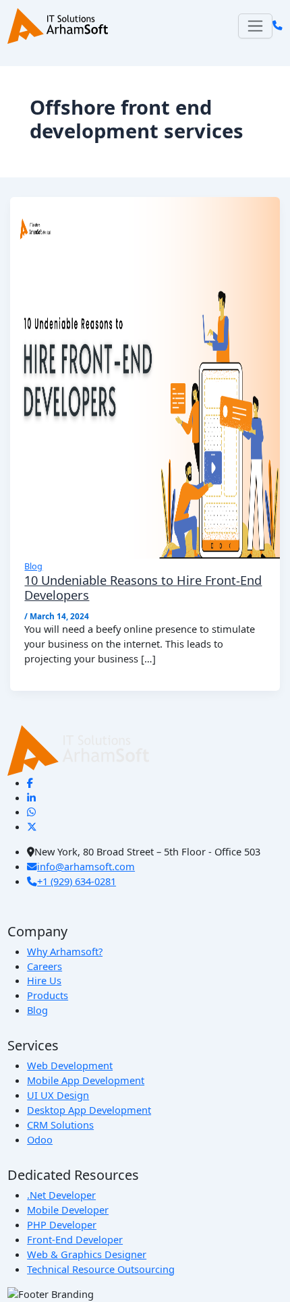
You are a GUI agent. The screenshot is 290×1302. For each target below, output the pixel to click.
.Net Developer (61, 1194)
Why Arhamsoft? (65, 951)
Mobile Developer (68, 1209)
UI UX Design (58, 1095)
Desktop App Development (89, 1109)
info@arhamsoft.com (86, 866)
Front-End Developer (75, 1239)
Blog (33, 566)
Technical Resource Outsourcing (101, 1269)
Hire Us (44, 980)
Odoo (40, 1139)
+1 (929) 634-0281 (76, 881)
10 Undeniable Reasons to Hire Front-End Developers (143, 587)
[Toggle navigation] (255, 25)
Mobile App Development (85, 1080)
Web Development (70, 1065)
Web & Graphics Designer (86, 1254)
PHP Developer (61, 1224)
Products (47, 995)
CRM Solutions (60, 1124)
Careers (44, 966)
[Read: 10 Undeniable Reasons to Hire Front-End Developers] (145, 376)
